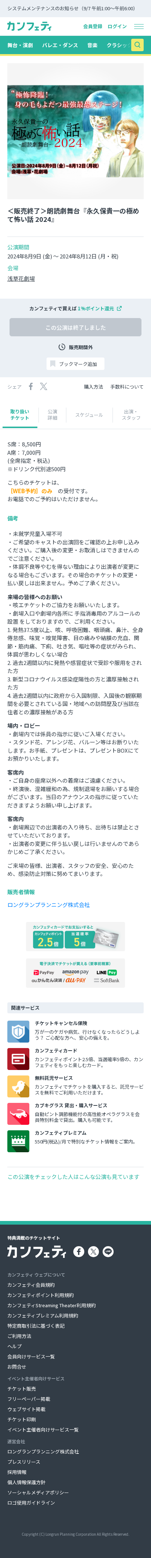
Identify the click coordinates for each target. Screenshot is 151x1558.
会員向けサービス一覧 (31, 1356)
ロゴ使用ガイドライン (31, 1502)
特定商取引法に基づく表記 (36, 1325)
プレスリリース (23, 1461)
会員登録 (92, 26)
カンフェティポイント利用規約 (40, 1295)
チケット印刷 (21, 1419)
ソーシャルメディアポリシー (38, 1492)
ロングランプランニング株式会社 (48, 904)
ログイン (117, 26)
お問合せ (16, 1366)
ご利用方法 (19, 1335)
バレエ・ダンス (60, 45)
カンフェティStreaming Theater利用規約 (51, 1305)
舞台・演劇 (20, 45)
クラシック (119, 45)
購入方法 (93, 386)
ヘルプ (14, 1346)
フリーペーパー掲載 (28, 1398)
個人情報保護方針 (26, 1482)
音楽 (92, 45)
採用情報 (16, 1471)
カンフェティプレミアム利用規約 (42, 1315)
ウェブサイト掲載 (26, 1409)
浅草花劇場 (21, 278)
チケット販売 (21, 1388)
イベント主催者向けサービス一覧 (43, 1429)
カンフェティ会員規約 (31, 1284)
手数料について (127, 386)
